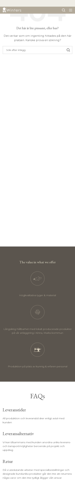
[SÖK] (68, 50)
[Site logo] (12, 10)
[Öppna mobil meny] (70, 10)
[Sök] (63, 10)
